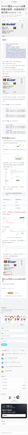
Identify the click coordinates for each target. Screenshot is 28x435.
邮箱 (2, 333)
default (16, 16)
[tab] (5, 350)
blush (4, 15)
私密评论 (22, 324)
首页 (5, 20)
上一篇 (3, 301)
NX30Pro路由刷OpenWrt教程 (11, 358)
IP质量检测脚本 (8, 370)
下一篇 (24, 301)
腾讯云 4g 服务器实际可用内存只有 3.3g (13, 366)
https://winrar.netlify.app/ (8, 283)
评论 (2, 313)
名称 (2, 328)
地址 (2, 338)
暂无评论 (4, 16)
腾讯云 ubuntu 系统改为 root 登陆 (12, 362)
